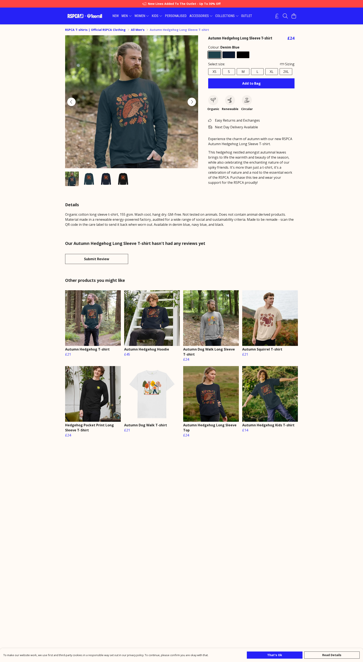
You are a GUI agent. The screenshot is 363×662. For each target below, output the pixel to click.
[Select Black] (243, 54)
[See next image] (192, 102)
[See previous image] (71, 102)
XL (272, 71)
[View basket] (293, 16)
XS (214, 71)
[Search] (285, 16)
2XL (286, 71)
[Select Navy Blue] (228, 54)
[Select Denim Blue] (214, 54)
